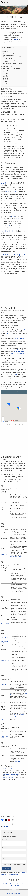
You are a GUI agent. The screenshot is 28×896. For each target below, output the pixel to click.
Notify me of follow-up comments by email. (14, 864)
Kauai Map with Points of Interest (11, 68)
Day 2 (6, 73)
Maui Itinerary (6, 883)
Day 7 (6, 81)
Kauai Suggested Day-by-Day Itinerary (12, 70)
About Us (22, 892)
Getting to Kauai (6, 51)
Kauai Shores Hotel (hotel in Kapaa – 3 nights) (14, 60)
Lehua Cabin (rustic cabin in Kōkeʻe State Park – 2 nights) (14, 57)
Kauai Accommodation (8, 55)
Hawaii (16, 824)
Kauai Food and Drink (8, 66)
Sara (11, 824)
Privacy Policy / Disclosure (13, 893)
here (16, 374)
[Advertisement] (14, 291)
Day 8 (6, 83)
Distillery (7, 826)
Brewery (3, 826)
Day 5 (6, 78)
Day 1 (6, 71)
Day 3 (6, 75)
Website (4, 859)
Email (3, 853)
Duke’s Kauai (18, 350)
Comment (5, 839)
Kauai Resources (6, 84)
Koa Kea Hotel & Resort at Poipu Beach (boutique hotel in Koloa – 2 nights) (14, 64)
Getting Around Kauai (8, 53)
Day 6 (6, 79)
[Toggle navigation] (25, 2)
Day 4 (6, 76)
